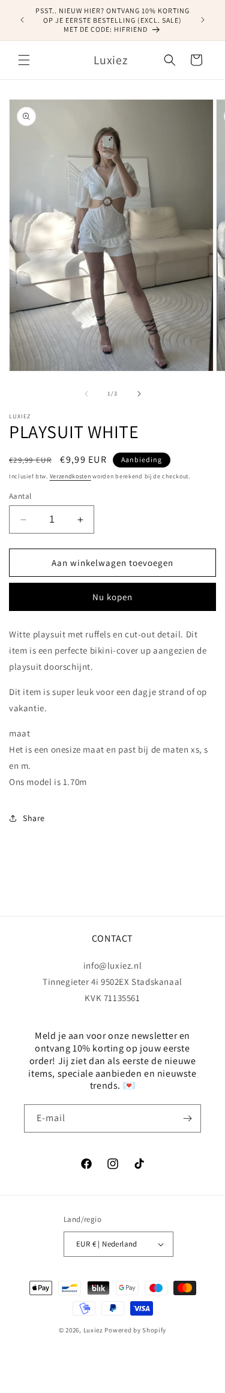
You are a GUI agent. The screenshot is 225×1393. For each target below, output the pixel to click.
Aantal (20, 496)
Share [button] (34, 818)
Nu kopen (112, 597)
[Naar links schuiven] (86, 394)
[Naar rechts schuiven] (139, 394)
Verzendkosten (70, 476)
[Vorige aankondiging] (22, 20)
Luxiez (93, 1330)
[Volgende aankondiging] (203, 20)
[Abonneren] (187, 1118)
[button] (24, 60)
